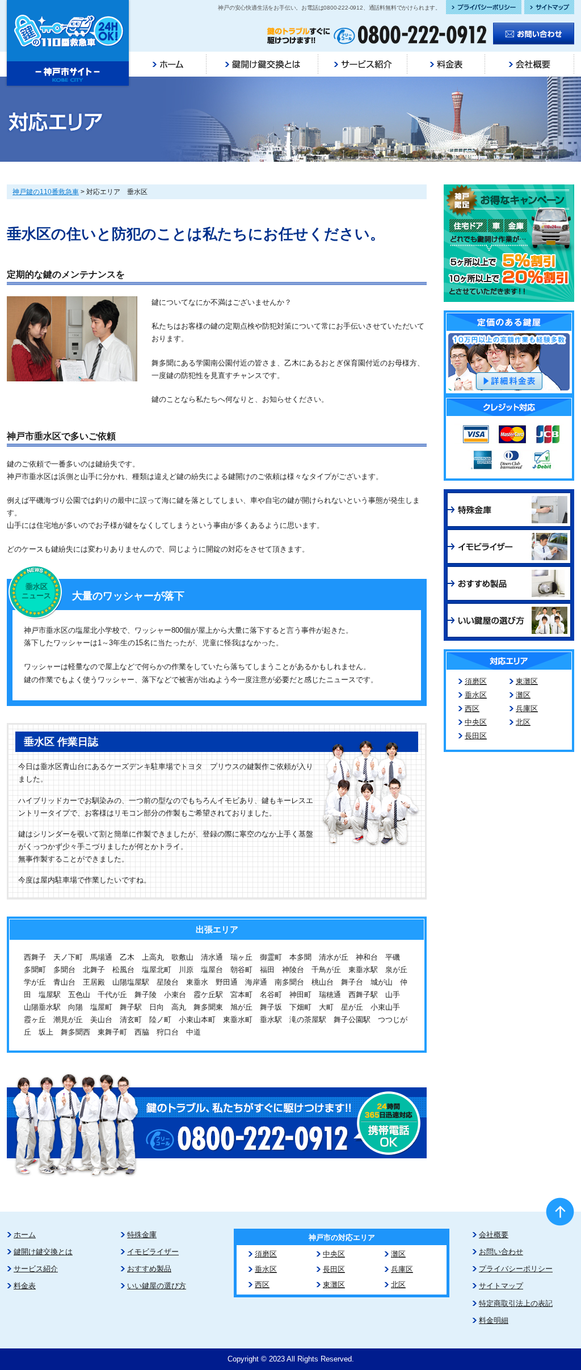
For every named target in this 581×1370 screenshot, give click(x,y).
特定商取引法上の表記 (516, 1303)
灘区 (523, 695)
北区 (523, 722)
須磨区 (476, 681)
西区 (472, 708)
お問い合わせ (501, 1251)
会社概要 (493, 1234)
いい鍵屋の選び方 (156, 1285)
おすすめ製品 (149, 1268)
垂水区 (476, 695)
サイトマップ (501, 1285)
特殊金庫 (142, 1234)
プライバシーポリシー (516, 1268)
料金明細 (493, 1320)
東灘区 (527, 681)
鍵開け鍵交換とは (43, 1251)
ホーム (25, 1234)
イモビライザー (153, 1251)
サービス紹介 (36, 1268)
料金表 (25, 1285)
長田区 (476, 736)
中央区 (476, 722)
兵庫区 (527, 708)
